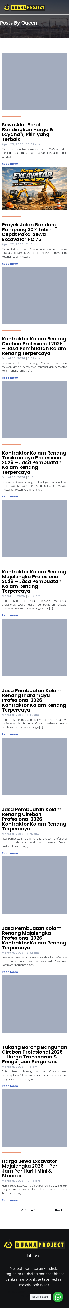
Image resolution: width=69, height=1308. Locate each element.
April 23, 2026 (13, 144)
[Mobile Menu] (62, 7)
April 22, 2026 (13, 244)
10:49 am (33, 144)
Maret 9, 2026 (13, 715)
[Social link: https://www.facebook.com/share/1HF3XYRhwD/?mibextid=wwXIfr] (30, 1255)
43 (33, 1209)
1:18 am (31, 1067)
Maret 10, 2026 (13, 358)
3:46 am (32, 715)
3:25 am (32, 834)
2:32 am (32, 953)
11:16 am (32, 244)
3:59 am (34, 358)
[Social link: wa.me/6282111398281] (38, 1255)
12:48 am (33, 1181)
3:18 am (33, 477)
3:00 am (34, 596)
